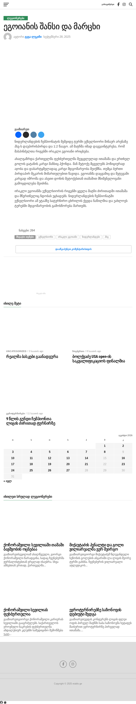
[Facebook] (18, 135)
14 (86, 458)
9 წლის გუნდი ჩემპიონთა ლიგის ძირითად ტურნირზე (30, 421)
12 (49, 458)
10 (12, 458)
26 (49, 470)
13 (68, 458)
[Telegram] (41, 135)
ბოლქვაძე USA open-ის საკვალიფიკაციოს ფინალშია (98, 358)
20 (68, 464)
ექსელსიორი (45, 236)
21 (86, 464)
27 (68, 470)
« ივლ (8, 481)
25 (31, 470)
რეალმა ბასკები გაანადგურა (32, 356)
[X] (25, 135)
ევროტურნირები (15, 413)
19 (49, 464)
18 (31, 464)
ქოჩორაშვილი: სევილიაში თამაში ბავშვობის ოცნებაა (34, 547)
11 (31, 458)
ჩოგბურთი (78, 351)
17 (12, 464)
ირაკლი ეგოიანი (67, 236)
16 (123, 458)
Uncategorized (16, 351)
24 (12, 470)
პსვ (107, 236)
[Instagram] (33, 135)
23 (123, 464)
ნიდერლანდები (91, 236)
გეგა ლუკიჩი (33, 36)
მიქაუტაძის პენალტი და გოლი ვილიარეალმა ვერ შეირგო (96, 547)
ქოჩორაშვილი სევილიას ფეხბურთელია (26, 611)
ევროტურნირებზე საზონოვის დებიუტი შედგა (95, 611)
